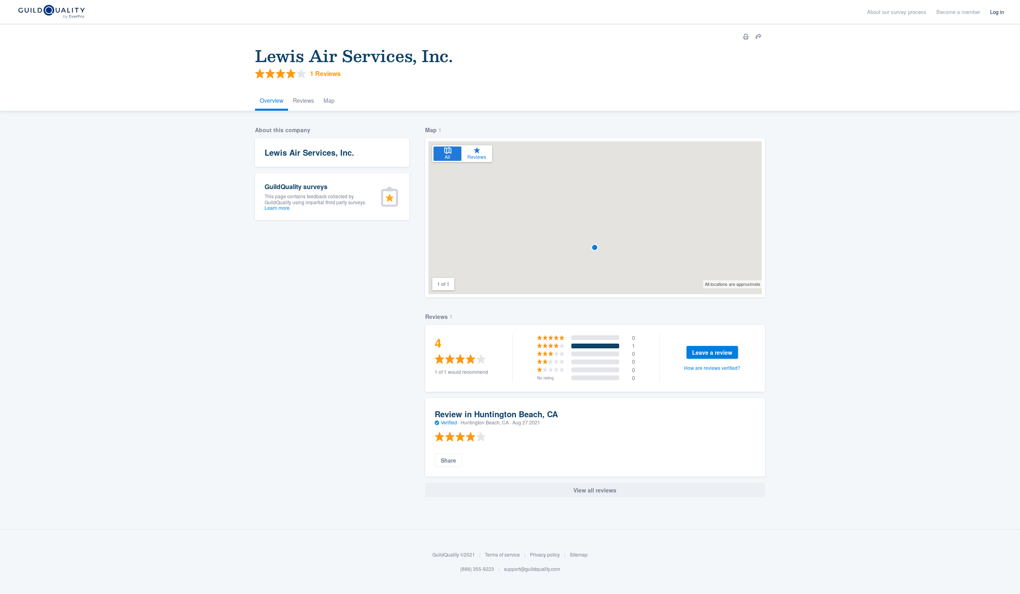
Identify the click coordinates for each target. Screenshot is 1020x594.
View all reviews (594, 490)
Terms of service (502, 554)
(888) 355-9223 (477, 568)
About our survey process (896, 12)
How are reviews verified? (712, 367)
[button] (594, 247)
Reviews (303, 100)
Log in (997, 12)
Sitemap (579, 554)
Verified (448, 422)
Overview (271, 100)
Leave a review (712, 352)
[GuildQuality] (51, 12)
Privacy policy (545, 554)
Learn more (277, 207)
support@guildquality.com (532, 568)
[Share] (758, 36)
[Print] (746, 36)
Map (329, 100)
